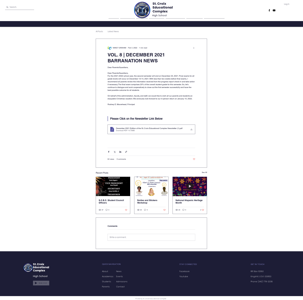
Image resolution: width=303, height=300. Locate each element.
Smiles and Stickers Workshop (147, 201)
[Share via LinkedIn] (120, 152)
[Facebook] (269, 10)
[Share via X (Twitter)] (114, 152)
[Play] (36, 283)
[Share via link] (126, 152)
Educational (163, 7)
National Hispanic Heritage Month (189, 201)
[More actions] (193, 47)
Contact (120, 286)
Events (119, 276)
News (119, 271)
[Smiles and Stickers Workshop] (151, 186)
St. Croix (159, 3)
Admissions (121, 281)
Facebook (184, 271)
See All (204, 172)
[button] (175, 20)
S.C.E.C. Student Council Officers (111, 201)
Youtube (183, 276)
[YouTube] (274, 10)
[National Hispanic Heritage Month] (190, 186)
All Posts (99, 31)
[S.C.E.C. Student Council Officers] (113, 186)
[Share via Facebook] (109, 152)
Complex (160, 11)
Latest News (113, 31)
